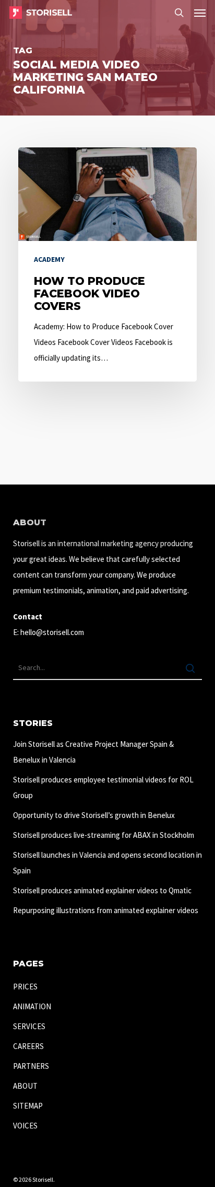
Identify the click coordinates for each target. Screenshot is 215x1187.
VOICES (25, 1126)
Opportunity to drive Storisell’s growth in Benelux (94, 815)
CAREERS (28, 1046)
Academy (49, 259)
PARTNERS (31, 1066)
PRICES (25, 987)
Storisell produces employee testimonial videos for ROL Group (103, 787)
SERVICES (29, 1026)
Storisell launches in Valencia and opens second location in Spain (107, 862)
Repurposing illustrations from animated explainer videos (105, 910)
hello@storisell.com (52, 632)
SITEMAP (28, 1106)
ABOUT (25, 1086)
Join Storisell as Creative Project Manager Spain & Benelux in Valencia (93, 752)
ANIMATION (32, 1006)
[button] (200, 12)
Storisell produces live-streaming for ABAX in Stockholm (103, 835)
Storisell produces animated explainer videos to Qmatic (102, 890)
